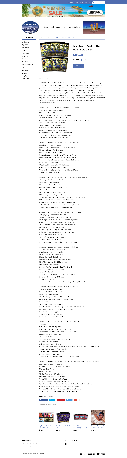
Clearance (25, 56)
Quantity (76, 60)
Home (46, 27)
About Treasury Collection (72, 27)
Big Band (25, 45)
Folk (23, 67)
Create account (85, 2)
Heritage (25, 70)
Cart (71, 2)
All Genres (25, 42)
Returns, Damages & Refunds (30, 446)
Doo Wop (25, 62)
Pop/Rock (25, 76)
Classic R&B (25, 53)
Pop (48, 37)
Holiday (24, 73)
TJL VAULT (25, 79)
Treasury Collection (38, 453)
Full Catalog (55, 27)
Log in (77, 2)
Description (43, 78)
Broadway (25, 47)
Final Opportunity (28, 65)
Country (24, 59)
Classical (24, 50)
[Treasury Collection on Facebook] (66, 443)
